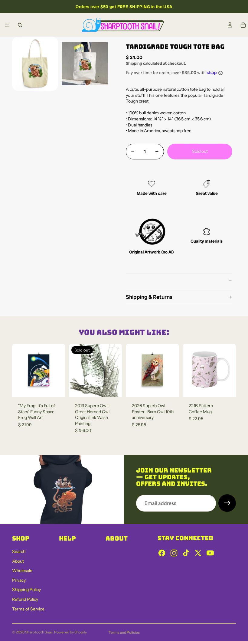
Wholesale (22, 570)
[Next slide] (229, 370)
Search (18, 551)
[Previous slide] (189, 370)
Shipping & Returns (149, 296)
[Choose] (226, 387)
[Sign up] (227, 503)
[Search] (20, 25)
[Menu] (7, 25)
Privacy (19, 580)
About (18, 561)
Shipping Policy (26, 589)
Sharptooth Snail (39, 632)
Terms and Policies (124, 632)
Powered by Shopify (70, 632)
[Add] (56, 387)
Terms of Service (28, 609)
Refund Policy (25, 599)
